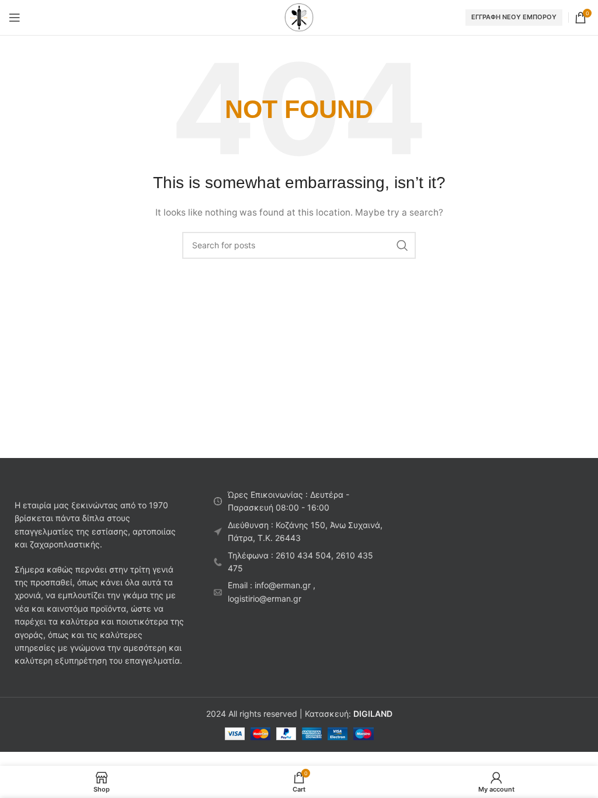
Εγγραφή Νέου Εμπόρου (514, 17)
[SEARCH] (402, 245)
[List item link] (299, 562)
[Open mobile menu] (14, 17)
